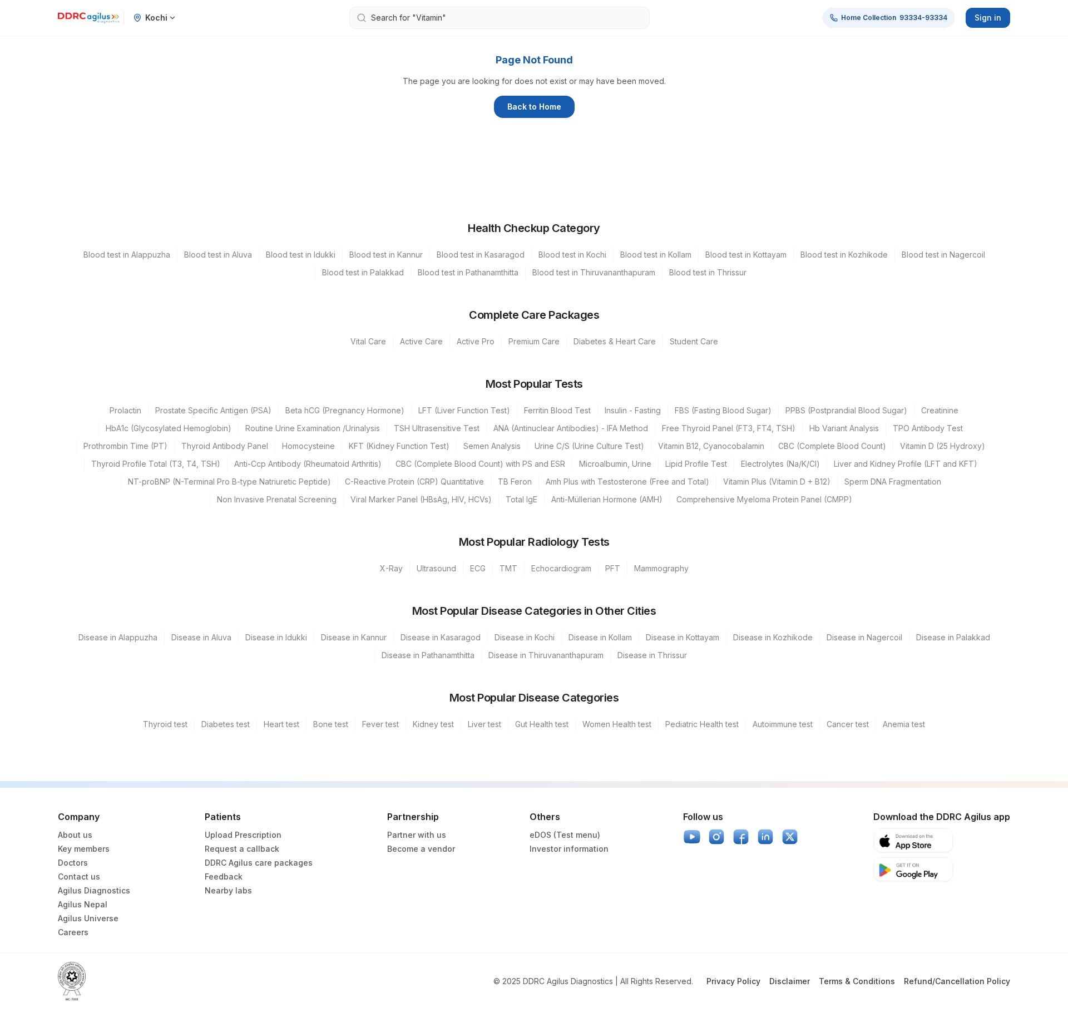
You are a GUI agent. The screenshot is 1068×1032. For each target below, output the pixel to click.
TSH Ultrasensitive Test (436, 428)
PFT (612, 568)
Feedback (224, 876)
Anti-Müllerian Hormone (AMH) (606, 499)
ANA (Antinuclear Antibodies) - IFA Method (570, 428)
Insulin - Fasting (633, 410)
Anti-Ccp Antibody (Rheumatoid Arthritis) (308, 463)
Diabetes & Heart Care (614, 341)
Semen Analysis (492, 446)
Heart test (281, 724)
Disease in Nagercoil (864, 637)
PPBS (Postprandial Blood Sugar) (846, 410)
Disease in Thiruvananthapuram (546, 655)
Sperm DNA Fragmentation (892, 481)
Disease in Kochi (525, 637)
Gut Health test (541, 724)
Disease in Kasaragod (440, 637)
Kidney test (433, 724)
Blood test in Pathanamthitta (468, 272)
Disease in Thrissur (652, 655)
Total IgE (521, 499)
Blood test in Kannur (386, 254)
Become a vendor (421, 848)
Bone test (330, 724)
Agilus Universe (88, 918)
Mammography (661, 568)
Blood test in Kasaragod (481, 254)
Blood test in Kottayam (746, 254)
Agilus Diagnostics (94, 890)
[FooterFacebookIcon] (741, 837)
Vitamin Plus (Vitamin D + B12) (776, 481)
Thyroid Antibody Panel (224, 446)
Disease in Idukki (276, 637)
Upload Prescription (243, 835)
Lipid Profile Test (696, 463)
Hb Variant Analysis (844, 428)
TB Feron (515, 481)
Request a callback (242, 848)
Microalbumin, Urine (615, 463)
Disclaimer (789, 981)
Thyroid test (165, 724)
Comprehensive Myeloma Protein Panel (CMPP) (764, 499)
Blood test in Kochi (572, 254)
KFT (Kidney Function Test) (399, 446)
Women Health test (616, 724)
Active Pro (476, 341)
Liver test (484, 724)
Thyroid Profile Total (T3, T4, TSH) (155, 463)
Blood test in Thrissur (707, 272)
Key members (84, 848)
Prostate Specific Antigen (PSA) (213, 410)
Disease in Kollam (600, 637)
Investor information (569, 848)
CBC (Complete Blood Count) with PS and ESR (480, 463)
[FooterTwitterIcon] (790, 837)
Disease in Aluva (201, 637)
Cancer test (848, 724)
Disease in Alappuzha (117, 637)
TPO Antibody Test (928, 428)
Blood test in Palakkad (363, 272)
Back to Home (534, 106)
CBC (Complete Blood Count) (832, 446)
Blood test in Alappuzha (126, 254)
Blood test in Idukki (300, 254)
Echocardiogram (561, 568)
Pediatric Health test (702, 724)
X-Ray (391, 568)
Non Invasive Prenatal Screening (277, 499)
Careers (73, 932)
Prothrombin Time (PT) (125, 446)
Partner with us (416, 835)
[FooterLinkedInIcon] (765, 837)
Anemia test (904, 724)
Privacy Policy (733, 981)
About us (75, 835)
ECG (478, 568)
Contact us (79, 876)
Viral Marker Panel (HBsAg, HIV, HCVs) (421, 499)
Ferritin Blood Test (557, 410)
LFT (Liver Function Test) (464, 410)
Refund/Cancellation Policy (957, 981)
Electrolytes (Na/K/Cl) (780, 463)
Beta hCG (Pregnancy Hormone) (344, 410)
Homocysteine (308, 446)
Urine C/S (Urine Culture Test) (589, 446)
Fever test (380, 724)
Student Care (694, 341)
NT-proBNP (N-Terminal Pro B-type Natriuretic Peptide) (229, 481)
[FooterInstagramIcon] (716, 837)
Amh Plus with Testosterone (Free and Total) (627, 481)
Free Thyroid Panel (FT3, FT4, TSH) (728, 428)
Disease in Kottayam (682, 637)
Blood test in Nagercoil (943, 254)
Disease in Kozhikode (773, 637)
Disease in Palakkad (953, 637)
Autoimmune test (783, 724)
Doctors (73, 862)
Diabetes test (225, 724)
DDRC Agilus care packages (259, 862)
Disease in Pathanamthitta (428, 655)
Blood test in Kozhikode (844, 254)
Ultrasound (436, 568)
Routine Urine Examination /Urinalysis (312, 428)
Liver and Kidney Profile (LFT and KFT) (905, 463)
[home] (88, 17)
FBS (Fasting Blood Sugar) (723, 410)
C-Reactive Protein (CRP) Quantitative (414, 481)
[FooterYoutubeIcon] (692, 837)
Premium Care (534, 341)
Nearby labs (228, 890)
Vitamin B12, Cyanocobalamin (711, 446)
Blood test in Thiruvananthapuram (593, 272)
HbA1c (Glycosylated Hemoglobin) (168, 428)
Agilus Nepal (82, 904)
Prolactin (125, 410)
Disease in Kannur (354, 637)
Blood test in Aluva (218, 254)
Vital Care (368, 341)
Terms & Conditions (857, 981)
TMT (508, 568)
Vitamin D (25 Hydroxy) (942, 446)
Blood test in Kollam (655, 254)
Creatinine (939, 410)
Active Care (421, 341)
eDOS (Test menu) (565, 835)
